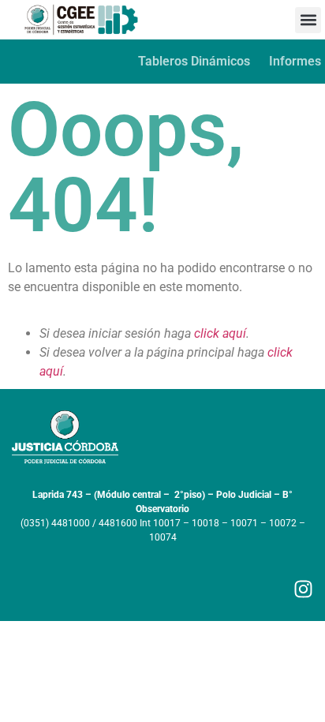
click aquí (220, 333)
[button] (308, 20)
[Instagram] (303, 589)
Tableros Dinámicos (194, 61)
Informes (295, 61)
